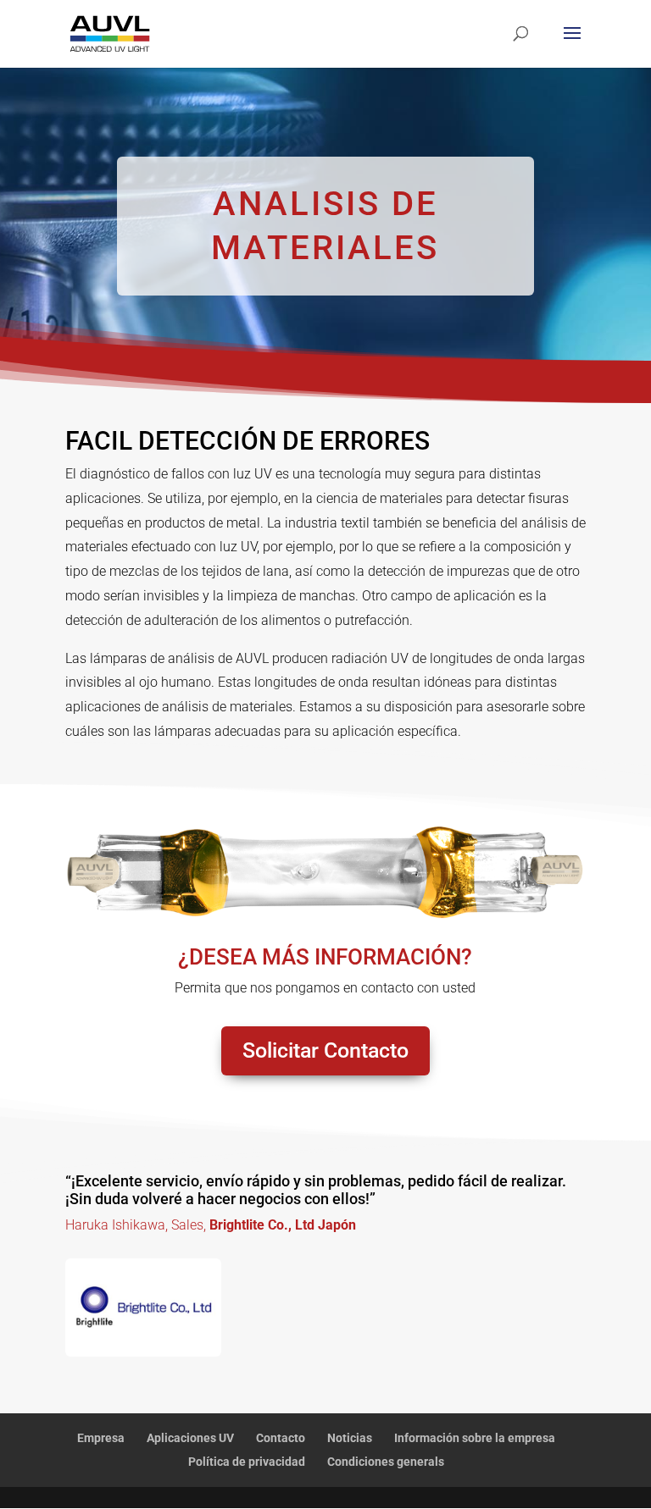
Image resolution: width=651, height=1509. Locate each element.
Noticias (349, 1438)
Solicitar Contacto (325, 1050)
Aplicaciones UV (190, 1438)
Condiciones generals (385, 1461)
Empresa (101, 1438)
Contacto (280, 1438)
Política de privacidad (246, 1461)
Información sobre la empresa (474, 1438)
